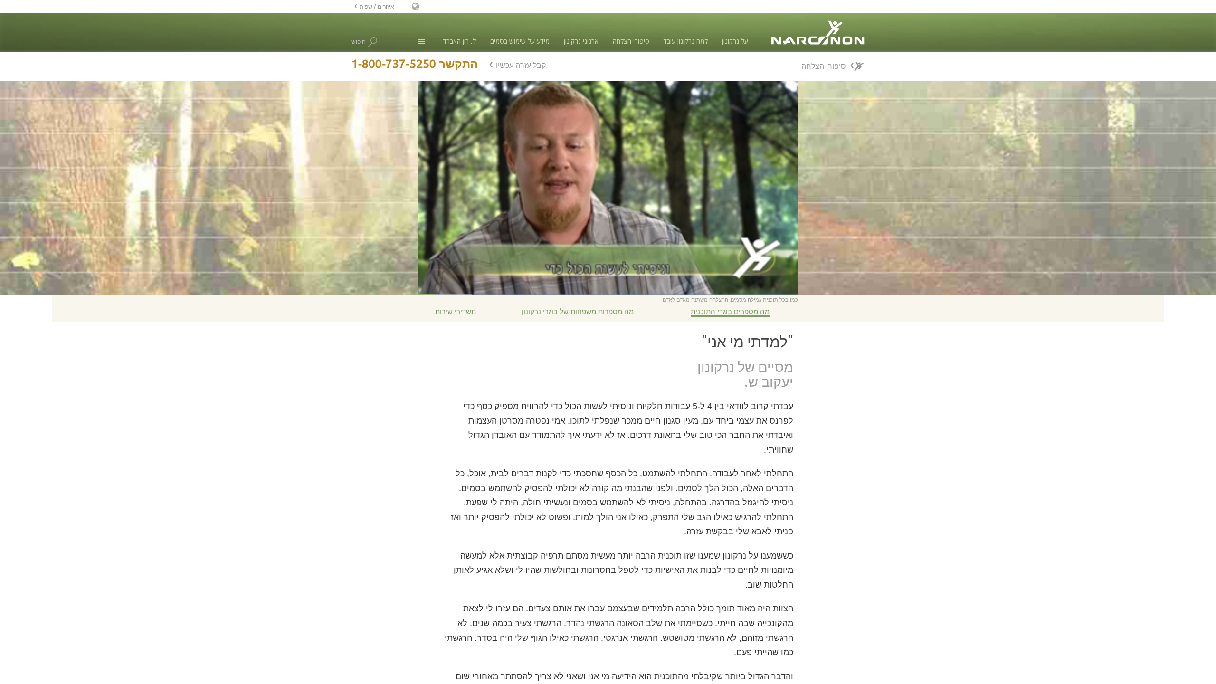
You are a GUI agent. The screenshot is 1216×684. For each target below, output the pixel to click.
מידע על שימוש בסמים (520, 41)
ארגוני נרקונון (581, 41)
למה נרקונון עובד (686, 41)
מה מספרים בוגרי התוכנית (730, 311)
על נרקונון (735, 41)
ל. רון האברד (459, 41)
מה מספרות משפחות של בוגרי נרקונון (578, 311)
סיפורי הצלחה (631, 41)
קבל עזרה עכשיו (521, 65)
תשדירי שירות (455, 311)
